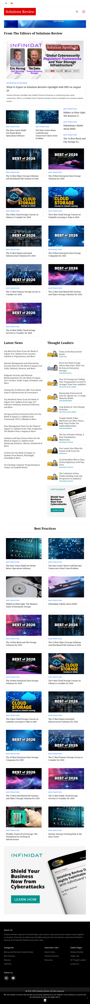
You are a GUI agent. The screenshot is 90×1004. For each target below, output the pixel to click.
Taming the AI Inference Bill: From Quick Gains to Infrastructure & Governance (22, 391)
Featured (7, 960)
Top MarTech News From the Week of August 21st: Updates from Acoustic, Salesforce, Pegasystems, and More (21, 354)
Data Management (65, 400)
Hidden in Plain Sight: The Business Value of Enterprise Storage (22, 605)
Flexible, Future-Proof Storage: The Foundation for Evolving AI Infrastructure (22, 837)
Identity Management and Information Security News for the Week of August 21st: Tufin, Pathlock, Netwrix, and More (23, 366)
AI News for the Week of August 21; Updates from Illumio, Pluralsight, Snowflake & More (20, 455)
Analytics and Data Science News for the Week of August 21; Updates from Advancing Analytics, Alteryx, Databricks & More (23, 442)
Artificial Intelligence (67, 387)
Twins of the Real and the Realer (70, 352)
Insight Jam (74, 956)
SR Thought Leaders (78, 960)
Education (63, 453)
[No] (87, 998)
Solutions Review (76, 952)
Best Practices (13, 126)
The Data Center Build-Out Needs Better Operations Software (16, 133)
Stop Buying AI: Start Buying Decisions (71, 408)
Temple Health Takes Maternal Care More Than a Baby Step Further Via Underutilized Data (71, 422)
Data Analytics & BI (66, 442)
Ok (45, 1000)
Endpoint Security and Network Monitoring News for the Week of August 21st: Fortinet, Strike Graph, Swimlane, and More (23, 379)
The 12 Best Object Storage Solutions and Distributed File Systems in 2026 (22, 177)
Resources (48, 960)
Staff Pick (7, 964)
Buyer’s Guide (50, 952)
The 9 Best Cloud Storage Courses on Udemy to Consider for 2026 (22, 215)
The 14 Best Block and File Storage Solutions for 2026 (21, 643)
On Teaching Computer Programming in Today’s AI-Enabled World (22, 466)
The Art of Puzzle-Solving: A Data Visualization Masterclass (71, 437)
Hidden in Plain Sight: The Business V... (74, 114)
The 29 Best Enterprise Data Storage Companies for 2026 (64, 254)
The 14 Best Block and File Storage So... (74, 140)
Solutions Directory (52, 956)
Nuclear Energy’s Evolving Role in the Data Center (65, 835)
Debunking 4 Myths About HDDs (73, 127)
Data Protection (65, 373)
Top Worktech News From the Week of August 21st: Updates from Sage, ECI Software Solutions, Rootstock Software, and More (22, 403)
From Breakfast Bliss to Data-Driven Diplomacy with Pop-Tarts (72, 462)
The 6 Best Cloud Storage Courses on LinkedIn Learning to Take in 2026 (64, 215)
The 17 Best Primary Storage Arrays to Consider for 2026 (23, 293)
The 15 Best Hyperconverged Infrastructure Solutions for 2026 (21, 254)
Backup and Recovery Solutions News (18, 952)
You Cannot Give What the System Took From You (70, 449)
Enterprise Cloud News (16, 83)
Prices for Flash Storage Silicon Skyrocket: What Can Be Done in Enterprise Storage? (71, 367)
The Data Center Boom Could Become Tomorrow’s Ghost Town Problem (46, 134)
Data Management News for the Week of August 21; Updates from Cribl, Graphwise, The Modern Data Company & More (23, 428)
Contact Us (74, 964)
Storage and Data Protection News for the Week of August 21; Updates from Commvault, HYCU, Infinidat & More (22, 416)
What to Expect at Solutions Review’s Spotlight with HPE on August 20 (43, 88)
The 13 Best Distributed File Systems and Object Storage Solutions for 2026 (65, 293)
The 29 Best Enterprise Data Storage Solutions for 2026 (64, 177)
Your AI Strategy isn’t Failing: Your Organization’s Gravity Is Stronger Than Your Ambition (72, 382)
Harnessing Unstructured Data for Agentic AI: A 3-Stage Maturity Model (72, 395)
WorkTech (63, 356)
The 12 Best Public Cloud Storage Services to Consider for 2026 (20, 331)
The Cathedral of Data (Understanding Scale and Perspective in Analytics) (70, 476)
